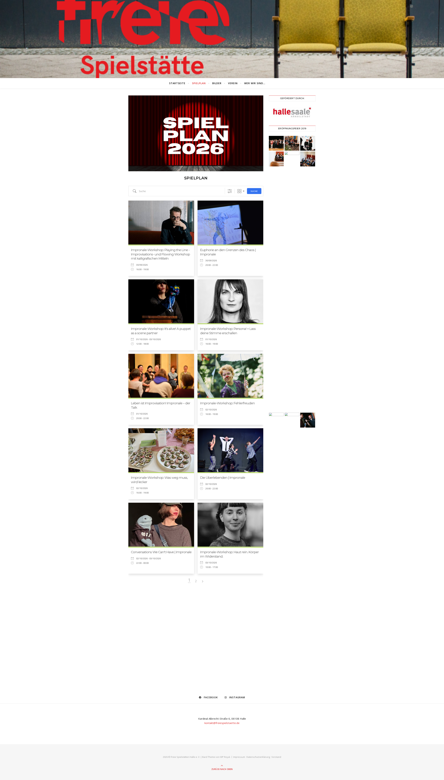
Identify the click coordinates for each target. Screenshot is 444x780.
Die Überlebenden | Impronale (222, 478)
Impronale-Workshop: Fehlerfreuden (227, 403)
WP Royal (225, 756)
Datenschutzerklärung (258, 756)
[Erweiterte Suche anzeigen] (230, 191)
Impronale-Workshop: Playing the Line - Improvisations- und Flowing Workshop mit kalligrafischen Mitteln (160, 254)
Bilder (216, 83)
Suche (254, 191)
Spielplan (199, 83)
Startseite (177, 83)
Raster (239, 191)
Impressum (239, 756)
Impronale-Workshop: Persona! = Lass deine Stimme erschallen (228, 331)
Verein (233, 83)
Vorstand (276, 756)
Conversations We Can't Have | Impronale (161, 552)
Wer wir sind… (254, 83)
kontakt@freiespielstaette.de (222, 723)
